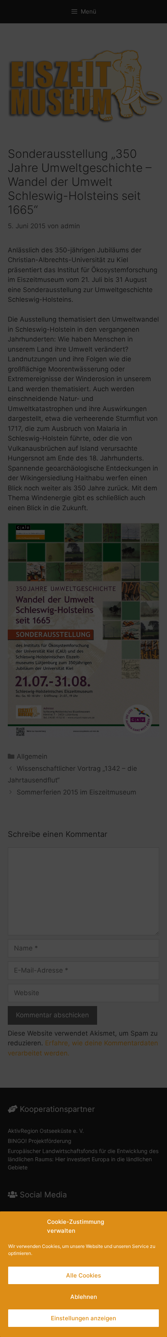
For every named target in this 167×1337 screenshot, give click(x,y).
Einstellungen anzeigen (83, 1318)
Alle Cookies (83, 1275)
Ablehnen (83, 1296)
